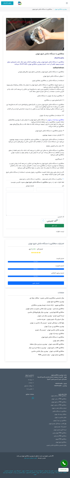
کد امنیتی (61, 217)
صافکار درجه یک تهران (60, 414)
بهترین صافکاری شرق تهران (55, 301)
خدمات (30, 382)
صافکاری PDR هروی (61, 439)
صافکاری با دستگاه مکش (59, 411)
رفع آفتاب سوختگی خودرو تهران (57, 423)
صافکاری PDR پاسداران (60, 436)
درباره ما (30, 379)
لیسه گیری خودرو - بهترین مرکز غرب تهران (51, 316)
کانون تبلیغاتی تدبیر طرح (30, 458)
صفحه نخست (28, 376)
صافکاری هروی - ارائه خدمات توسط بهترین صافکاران (47, 305)
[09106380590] (64, 463)
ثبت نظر (54, 225)
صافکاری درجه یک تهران (56, 333)
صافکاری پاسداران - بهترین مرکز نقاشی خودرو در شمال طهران (45, 309)
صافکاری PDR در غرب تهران (59, 399)
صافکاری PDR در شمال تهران (58, 395)
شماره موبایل (30, 186)
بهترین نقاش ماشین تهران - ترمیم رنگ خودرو (49, 330)
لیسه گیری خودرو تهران (60, 429)
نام (63, 186)
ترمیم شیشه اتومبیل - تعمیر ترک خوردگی (54, 471)
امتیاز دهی (35, 283)
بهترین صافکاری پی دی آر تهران (54, 326)
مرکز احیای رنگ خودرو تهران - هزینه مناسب (50, 319)
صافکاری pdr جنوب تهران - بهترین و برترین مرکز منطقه (47, 344)
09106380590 (7, 3)
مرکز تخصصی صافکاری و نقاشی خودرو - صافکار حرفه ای (47, 298)
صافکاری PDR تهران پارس (59, 433)
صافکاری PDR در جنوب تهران (58, 405)
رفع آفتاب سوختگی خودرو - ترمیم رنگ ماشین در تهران (47, 323)
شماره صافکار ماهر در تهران (59, 408)
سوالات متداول (28, 386)
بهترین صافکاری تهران (61, 9)
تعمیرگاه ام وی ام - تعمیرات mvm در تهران (32, 471)
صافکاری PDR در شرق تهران (58, 402)
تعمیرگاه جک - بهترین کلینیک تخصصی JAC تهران (49, 473)
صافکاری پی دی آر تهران (59, 420)
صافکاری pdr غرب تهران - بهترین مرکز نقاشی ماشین (47, 351)
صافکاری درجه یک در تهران (55, 119)
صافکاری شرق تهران (61, 442)
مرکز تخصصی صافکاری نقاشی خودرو (56, 445)
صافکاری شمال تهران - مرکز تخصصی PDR (51, 355)
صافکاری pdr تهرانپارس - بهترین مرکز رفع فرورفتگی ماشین (46, 312)
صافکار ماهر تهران (58, 340)
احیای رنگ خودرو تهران (60, 426)
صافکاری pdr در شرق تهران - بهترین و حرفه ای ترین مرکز (46, 348)
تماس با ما (29, 389)
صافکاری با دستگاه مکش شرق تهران (52, 337)
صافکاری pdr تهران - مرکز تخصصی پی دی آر (24, 473)
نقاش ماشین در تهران (60, 417)
